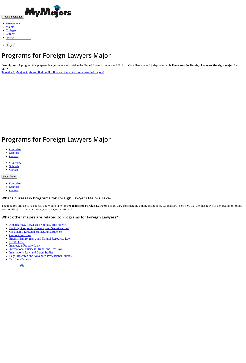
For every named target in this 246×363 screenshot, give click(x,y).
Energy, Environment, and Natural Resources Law (40, 238)
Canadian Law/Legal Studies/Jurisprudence (35, 231)
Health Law (16, 242)
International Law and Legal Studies (31, 252)
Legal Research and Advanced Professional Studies (40, 256)
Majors (10, 26)
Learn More (9, 176)
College (12, 287)
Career (11, 296)
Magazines (8, 328)
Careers (10, 33)
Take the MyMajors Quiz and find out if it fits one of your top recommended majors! (53, 72)
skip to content (236, 3)
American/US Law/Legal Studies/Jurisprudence (38, 224)
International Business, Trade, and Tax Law (35, 249)
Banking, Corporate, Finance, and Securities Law (39, 228)
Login (10, 45)
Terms (5, 358)
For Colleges (9, 324)
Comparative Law (20, 235)
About (6, 310)
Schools (14, 152)
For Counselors (11, 321)
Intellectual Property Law (24, 245)
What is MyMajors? (14, 318)
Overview (15, 149)
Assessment (13, 23)
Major (11, 279)
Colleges (11, 30)
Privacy (15, 358)
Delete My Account (13, 331)
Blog (4, 335)
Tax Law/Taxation (20, 259)
